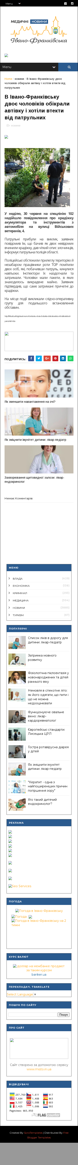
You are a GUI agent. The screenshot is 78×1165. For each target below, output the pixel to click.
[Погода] (21, 915)
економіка (21, 585)
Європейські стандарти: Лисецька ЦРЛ (46, 732)
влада (18, 578)
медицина (21, 600)
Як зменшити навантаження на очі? (30, 401)
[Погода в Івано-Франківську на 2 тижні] (39, 922)
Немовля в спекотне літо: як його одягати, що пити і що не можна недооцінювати (48, 697)
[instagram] (72, 3)
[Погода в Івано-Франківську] (39, 911)
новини (19, 78)
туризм (18, 615)
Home (8, 78)
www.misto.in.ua (39, 1069)
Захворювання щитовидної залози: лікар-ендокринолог (34, 479)
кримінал (20, 593)
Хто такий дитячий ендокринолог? (42, 802)
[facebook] (65, 3)
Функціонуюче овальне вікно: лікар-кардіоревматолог (46, 716)
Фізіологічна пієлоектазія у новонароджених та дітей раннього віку (48, 677)
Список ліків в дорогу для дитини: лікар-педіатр (48, 640)
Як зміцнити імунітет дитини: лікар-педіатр (35, 439)
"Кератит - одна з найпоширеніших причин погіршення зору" (47, 786)
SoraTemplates (33, 1132)
